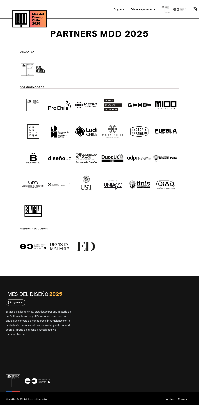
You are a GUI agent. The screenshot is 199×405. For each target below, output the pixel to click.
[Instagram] (194, 9)
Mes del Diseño (27, 294)
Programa (119, 9)
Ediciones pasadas (141, 9)
